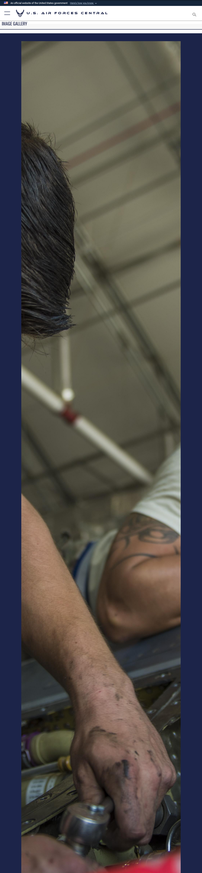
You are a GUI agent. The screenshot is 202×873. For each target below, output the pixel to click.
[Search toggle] (195, 13)
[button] (84, 3)
